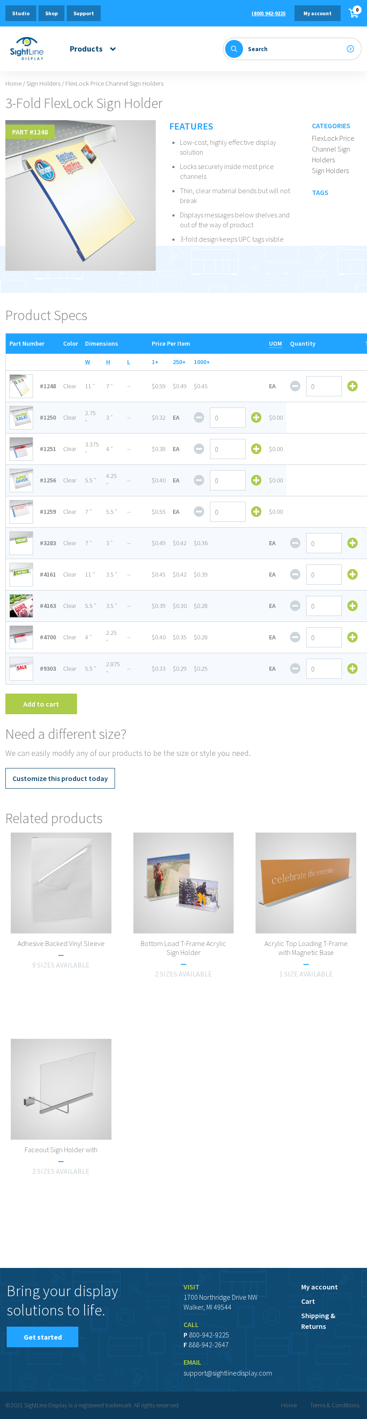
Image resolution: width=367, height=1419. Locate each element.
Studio (21, 13)
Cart (308, 1301)
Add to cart (41, 703)
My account (317, 13)
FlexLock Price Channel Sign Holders (333, 149)
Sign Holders (43, 83)
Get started (43, 1336)
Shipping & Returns (318, 1321)
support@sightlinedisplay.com (228, 1372)
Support (83, 13)
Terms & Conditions (334, 1405)
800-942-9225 (209, 1334)
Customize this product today (60, 778)
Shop (51, 13)
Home (13, 83)
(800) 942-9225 (269, 13)
